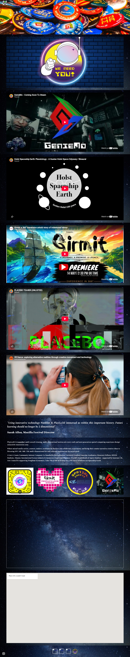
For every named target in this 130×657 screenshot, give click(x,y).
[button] (20, 492)
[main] (65, 427)
